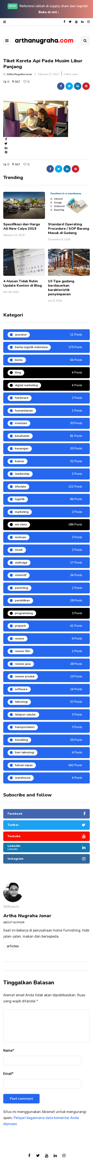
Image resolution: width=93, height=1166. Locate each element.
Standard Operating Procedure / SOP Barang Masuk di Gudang (68, 228)
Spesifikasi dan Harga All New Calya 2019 (21, 226)
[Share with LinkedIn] (77, 86)
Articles (13, 946)
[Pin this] (86, 86)
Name (8, 1050)
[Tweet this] (69, 86)
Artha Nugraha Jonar (19, 74)
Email (8, 1074)
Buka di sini (48, 12)
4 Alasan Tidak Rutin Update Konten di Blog (22, 283)
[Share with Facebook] (60, 86)
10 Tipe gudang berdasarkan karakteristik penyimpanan (61, 288)
